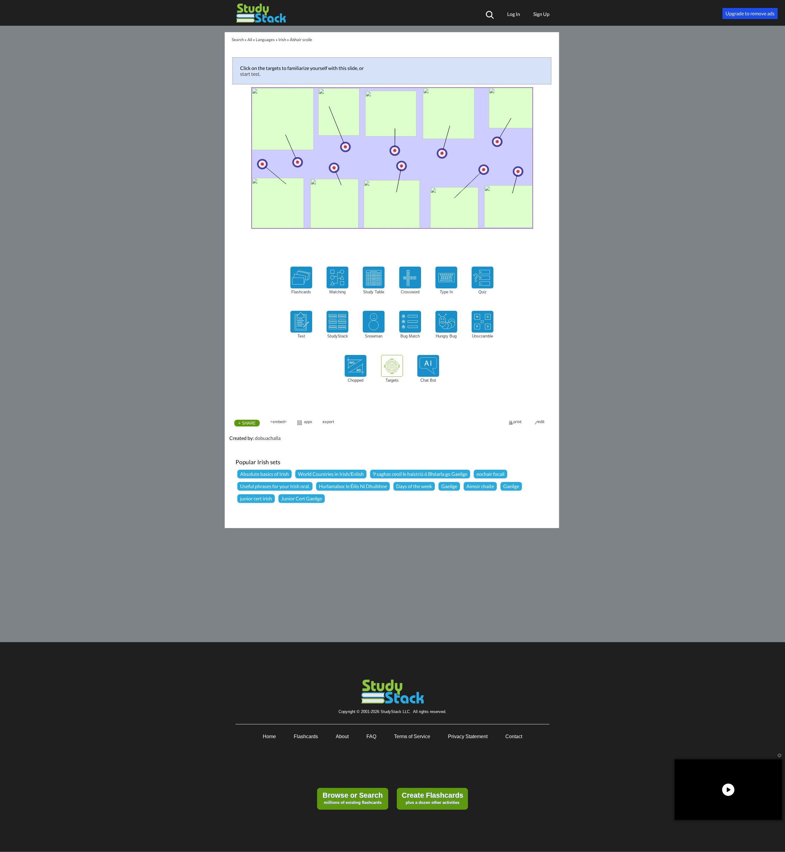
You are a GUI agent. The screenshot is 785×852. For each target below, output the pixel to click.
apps (308, 421)
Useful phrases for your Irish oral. (275, 486)
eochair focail (490, 474)
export (328, 421)
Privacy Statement (468, 736)
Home (269, 736)
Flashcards (306, 736)
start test (249, 74)
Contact (513, 736)
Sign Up (541, 14)
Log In (513, 14)
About (342, 736)
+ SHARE (247, 423)
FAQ (371, 736)
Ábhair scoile (301, 39)
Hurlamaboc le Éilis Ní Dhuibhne (353, 486)
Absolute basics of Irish (264, 474)
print (517, 421)
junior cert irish (256, 498)
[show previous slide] (234, 148)
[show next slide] (550, 148)
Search (238, 39)
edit (541, 421)
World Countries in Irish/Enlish (331, 474)
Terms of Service (412, 736)
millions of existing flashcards (353, 798)
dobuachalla (268, 438)
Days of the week (414, 486)
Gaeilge (449, 486)
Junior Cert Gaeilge (301, 498)
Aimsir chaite (480, 486)
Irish (282, 39)
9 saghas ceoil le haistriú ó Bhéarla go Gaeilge (420, 474)
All (249, 39)
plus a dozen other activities (432, 798)
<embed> (278, 421)
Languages (265, 39)
